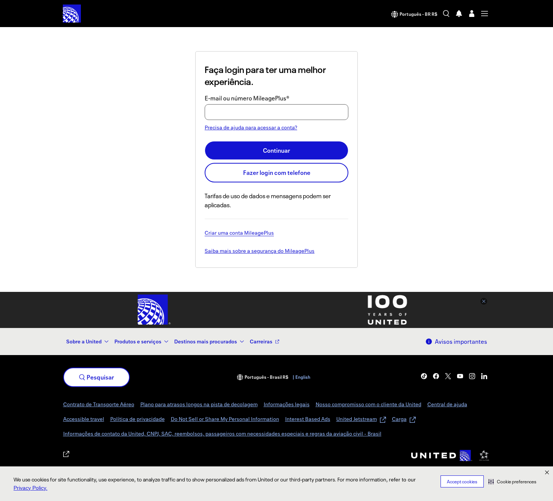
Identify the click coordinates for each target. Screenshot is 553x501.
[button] (512, 481)
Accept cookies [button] (462, 481)
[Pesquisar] (446, 14)
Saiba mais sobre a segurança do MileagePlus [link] (259, 251)
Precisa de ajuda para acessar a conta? (251, 127)
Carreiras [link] (261, 341)
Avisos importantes (461, 341)
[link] (424, 376)
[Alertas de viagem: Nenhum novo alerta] (459, 13)
